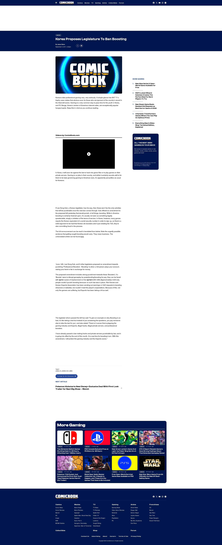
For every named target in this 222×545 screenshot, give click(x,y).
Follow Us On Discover (66, 376)
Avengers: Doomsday (80, 523)
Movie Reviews (78, 510)
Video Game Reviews (118, 510)
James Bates (61, 44)
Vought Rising (97, 523)
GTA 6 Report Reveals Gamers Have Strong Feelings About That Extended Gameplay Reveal (152, 451)
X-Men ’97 (96, 515)
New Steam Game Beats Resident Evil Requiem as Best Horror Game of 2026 (146, 106)
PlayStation (115, 518)
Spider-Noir (96, 513)
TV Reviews (96, 510)
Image (57, 518)
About (105, 536)
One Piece (134, 523)
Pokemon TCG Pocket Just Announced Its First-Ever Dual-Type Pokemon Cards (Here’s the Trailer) (69, 477)
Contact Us (85, 536)
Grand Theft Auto (154, 520)
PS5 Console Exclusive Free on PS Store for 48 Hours (96, 450)
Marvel (57, 513)
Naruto (133, 518)
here (82, 236)
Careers (113, 536)
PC (113, 520)
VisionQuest (96, 526)
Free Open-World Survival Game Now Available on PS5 (123, 475)
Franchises (154, 505)
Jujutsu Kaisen (135, 515)
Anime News (134, 507)
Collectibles (113, 3)
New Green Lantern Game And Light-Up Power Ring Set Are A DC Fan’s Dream (124, 451)
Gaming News (116, 507)
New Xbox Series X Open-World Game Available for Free (145, 86)
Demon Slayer (135, 513)
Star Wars (152, 513)
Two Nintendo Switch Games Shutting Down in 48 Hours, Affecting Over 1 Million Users (69, 451)
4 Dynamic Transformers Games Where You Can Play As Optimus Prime (146, 116)
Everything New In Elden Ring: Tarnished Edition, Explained (145, 125)
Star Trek (152, 515)
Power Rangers (153, 518)
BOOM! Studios (60, 523)
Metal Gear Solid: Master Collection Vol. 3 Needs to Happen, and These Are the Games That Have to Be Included (97, 477)
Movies (87, 3)
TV (92, 3)
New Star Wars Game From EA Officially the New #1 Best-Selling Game (151, 476)
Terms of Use (145, 164)
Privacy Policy (146, 165)
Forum (121, 3)
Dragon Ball (134, 510)
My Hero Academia (136, 520)
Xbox (113, 515)
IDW (57, 520)
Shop (95, 530)
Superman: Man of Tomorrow (82, 526)
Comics (80, 3)
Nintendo (114, 513)
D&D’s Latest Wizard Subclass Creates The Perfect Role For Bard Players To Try (144, 96)
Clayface (76, 518)
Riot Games (69, 371)
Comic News (59, 507)
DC (56, 515)
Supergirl (77, 513)
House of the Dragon (99, 518)
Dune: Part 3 (78, 520)
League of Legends (61, 371)
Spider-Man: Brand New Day (82, 515)
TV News (95, 507)
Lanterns (95, 520)
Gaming (98, 3)
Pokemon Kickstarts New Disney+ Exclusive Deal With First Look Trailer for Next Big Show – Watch (87, 387)
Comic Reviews (60, 510)
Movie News (77, 507)
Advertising (96, 536)
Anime (104, 3)
